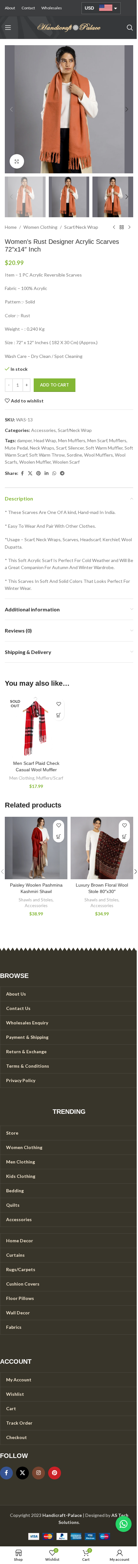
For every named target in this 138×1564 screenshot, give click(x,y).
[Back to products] (121, 227)
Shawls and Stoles (36, 899)
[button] (11, 109)
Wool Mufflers (98, 455)
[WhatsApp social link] (54, 473)
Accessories (43, 430)
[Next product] (129, 227)
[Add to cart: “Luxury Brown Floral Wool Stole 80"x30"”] (124, 836)
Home (11, 227)
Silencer (76, 448)
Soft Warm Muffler (104, 448)
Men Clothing (21, 778)
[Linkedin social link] (46, 473)
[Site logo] (69, 27)
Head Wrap (45, 440)
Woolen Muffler (35, 462)
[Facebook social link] (22, 473)
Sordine (74, 455)
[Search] (130, 27)
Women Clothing (40, 227)
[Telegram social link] (62, 473)
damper (24, 440)
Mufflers (117, 440)
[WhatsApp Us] (124, 1524)
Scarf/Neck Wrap (81, 227)
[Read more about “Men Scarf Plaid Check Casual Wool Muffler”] (58, 715)
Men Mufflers (71, 440)
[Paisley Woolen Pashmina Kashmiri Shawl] (36, 848)
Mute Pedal (16, 448)
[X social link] (30, 473)
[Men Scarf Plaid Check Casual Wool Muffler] (36, 726)
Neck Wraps (42, 448)
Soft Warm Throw (47, 455)
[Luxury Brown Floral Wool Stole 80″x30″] (102, 848)
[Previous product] (114, 227)
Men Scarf (97, 440)
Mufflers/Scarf (49, 778)
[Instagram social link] (38, 1473)
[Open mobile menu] (8, 27)
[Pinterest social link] (38, 473)
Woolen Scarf (66, 462)
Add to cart (54, 384)
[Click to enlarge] (17, 161)
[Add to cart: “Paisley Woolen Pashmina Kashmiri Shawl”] (58, 836)
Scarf (61, 448)
